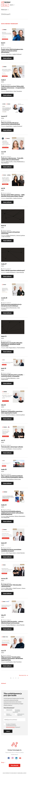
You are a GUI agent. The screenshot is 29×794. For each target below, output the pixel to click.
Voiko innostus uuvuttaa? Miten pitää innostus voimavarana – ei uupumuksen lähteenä (13, 87)
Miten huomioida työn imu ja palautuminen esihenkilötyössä (10, 123)
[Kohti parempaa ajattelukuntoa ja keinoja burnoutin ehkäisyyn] (12, 290)
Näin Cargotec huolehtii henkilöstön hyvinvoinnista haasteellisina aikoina (12, 476)
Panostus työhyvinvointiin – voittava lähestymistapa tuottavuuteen (12, 622)
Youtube (20, 758)
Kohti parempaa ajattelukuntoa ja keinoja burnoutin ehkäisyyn (11, 305)
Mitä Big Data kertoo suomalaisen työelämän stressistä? (11, 550)
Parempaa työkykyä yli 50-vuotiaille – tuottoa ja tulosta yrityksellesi (12, 375)
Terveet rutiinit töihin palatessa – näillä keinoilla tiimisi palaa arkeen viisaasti (12, 195)
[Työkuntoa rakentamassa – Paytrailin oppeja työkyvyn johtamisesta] (12, 143)
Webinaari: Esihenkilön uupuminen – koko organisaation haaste (12, 412)
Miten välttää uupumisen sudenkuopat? (13, 270)
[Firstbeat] (5, 2)
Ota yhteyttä (14, 765)
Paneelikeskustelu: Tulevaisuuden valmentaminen (11, 585)
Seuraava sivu (23, 675)
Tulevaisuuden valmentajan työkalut (12, 447)
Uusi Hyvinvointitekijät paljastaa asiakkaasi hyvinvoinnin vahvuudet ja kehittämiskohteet (12, 512)
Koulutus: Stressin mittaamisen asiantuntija (10, 232)
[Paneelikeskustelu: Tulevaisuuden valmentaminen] (12, 570)
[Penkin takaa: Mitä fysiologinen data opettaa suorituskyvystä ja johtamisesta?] (12, 34)
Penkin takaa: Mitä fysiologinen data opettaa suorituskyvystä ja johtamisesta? (12, 50)
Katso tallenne (7, 58)
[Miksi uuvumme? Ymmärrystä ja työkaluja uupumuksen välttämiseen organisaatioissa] (12, 642)
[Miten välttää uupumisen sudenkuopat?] (12, 255)
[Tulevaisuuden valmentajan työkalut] (12, 432)
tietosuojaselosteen (10, 727)
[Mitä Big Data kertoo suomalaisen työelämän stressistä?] (12, 535)
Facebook (9, 758)
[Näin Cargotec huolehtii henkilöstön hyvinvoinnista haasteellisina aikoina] (12, 463)
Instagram (13, 758)
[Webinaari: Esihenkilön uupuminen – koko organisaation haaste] (12, 397)
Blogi (2, 762)
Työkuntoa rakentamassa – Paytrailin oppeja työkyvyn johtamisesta (12, 158)
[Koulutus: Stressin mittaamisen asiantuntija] (12, 216)
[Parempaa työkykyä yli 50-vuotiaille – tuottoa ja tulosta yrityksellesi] (12, 362)
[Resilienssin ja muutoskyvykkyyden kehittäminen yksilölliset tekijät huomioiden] (12, 327)
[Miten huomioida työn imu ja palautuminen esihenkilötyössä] (12, 108)
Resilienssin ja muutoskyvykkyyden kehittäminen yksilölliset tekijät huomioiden (11, 344)
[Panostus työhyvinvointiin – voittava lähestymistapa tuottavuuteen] (12, 607)
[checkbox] (8, 710)
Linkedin (16, 758)
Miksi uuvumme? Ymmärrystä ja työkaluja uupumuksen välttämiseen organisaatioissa (12, 658)
